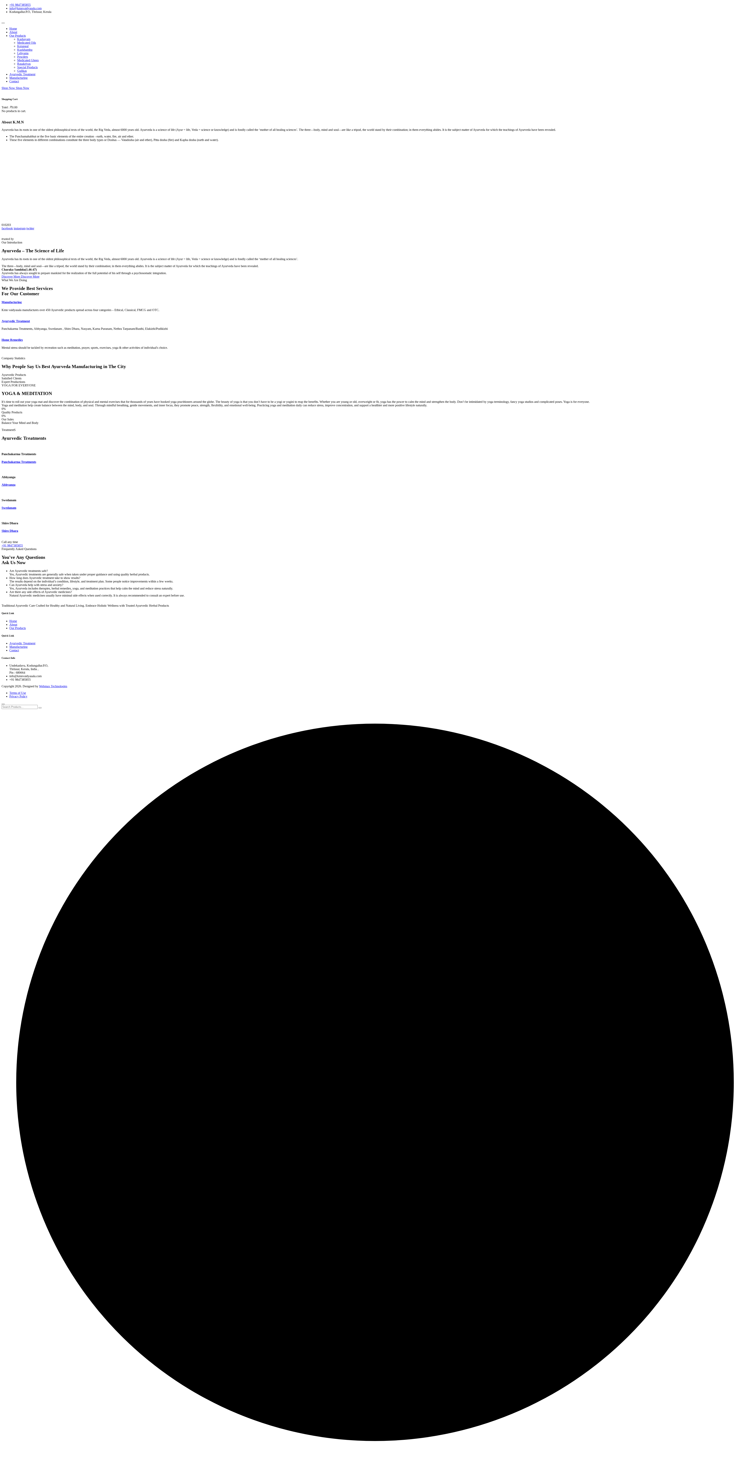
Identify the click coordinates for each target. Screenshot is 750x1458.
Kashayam (23, 39)
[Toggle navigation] (3, 23)
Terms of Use (17, 693)
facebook (7, 228)
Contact (14, 81)
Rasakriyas (24, 63)
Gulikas (22, 70)
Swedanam (9, 507)
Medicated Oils (26, 42)
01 (3, 225)
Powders (22, 56)
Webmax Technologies (53, 686)
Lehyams (23, 53)
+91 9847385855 (20, 4)
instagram (20, 228)
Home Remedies (12, 340)
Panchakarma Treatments (19, 462)
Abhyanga (8, 484)
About (13, 32)
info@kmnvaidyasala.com (25, 8)
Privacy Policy (18, 696)
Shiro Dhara (10, 530)
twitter (30, 228)
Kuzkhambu (24, 49)
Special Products (27, 67)
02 (6, 225)
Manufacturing (18, 77)
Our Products (17, 35)
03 (9, 225)
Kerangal (23, 46)
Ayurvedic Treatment (22, 74)
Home (13, 28)
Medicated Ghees (28, 60)
